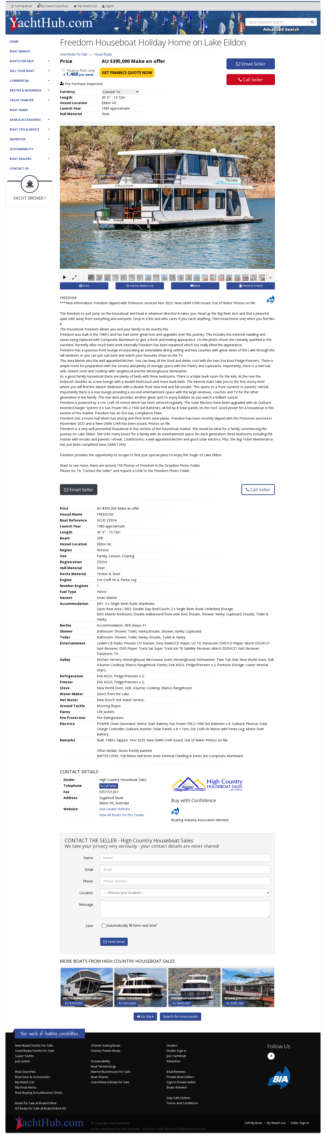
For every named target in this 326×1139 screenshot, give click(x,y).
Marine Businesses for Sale (110, 1072)
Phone (88, 881)
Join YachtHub (176, 1056)
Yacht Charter (22, 100)
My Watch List (24, 1082)
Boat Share (19, 110)
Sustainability (22, 149)
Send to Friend (252, 286)
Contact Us (19, 169)
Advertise (18, 139)
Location (86, 893)
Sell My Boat (23, 6)
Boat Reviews (176, 1072)
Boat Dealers (20, 159)
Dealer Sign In (176, 1051)
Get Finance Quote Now (127, 72)
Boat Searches (25, 1072)
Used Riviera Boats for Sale (110, 1082)
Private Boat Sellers (180, 1077)
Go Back (147, 1016)
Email (89, 869)
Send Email (116, 941)
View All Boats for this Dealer (121, 815)
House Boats (103, 54)
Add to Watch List (141, 286)
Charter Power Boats (106, 1051)
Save (89, 925)
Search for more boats (180, 1016)
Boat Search (20, 51)
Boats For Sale (22, 61)
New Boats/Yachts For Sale (34, 1045)
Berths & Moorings (25, 90)
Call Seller (252, 79)
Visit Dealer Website (114, 809)
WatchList (87, 6)
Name (88, 858)
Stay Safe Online (178, 1098)
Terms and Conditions (182, 1103)
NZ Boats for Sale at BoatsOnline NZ (40, 1108)
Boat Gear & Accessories (32, 1077)
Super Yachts (24, 1056)
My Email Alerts (25, 1087)
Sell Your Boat (22, 71)
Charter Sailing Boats (106, 1045)
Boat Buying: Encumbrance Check (38, 1093)
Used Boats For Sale (73, 54)
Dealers (172, 1045)
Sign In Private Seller (181, 1082)
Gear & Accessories (25, 120)
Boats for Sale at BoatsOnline (36, 1103)
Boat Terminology (103, 1066)
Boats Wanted (177, 1087)
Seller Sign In (299, 1123)
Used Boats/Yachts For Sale (34, 1051)
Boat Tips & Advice (24, 129)
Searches (54, 6)
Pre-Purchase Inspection (83, 83)
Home (14, 42)
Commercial (19, 81)
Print (85, 286)
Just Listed (22, 1061)
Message (86, 904)
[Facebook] (271, 1056)
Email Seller (252, 64)
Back (196, 286)
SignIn (109, 6)
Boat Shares (99, 1077)
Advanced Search (281, 29)
